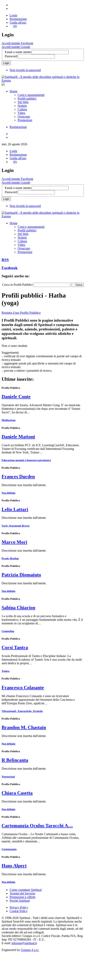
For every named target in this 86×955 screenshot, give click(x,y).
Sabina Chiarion (18, 607)
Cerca (78, 284)
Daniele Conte (16, 396)
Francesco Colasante (23, 687)
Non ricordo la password (25, 70)
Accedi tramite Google (16, 46)
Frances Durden (18, 476)
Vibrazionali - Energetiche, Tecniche (22, 711)
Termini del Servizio (22, 893)
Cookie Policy (19, 911)
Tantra (5, 670)
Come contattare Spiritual (26, 889)
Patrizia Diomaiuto (21, 574)
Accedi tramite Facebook (17, 43)
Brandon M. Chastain (24, 727)
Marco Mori (14, 542)
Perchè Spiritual (20, 900)
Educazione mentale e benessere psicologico (26, 460)
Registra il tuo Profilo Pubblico (21, 312)
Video (21, 113)
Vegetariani (8, 776)
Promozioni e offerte (22, 897)
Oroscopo (24, 116)
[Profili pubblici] (43, 80)
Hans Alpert (14, 865)
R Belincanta (15, 760)
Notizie (22, 105)
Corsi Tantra (15, 647)
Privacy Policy (19, 907)
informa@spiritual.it (24, 943)
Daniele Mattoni (18, 436)
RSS (5, 260)
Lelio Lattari (15, 509)
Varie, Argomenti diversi (15, 525)
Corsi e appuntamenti (31, 95)
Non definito (8, 492)
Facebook (10, 268)
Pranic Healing (10, 558)
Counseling (8, 631)
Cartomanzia (9, 849)
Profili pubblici (27, 98)
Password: (11, 56)
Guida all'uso (18, 22)
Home (13, 91)
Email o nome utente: (18, 52)
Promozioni (25, 120)
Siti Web (23, 102)
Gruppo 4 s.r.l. (30, 950)
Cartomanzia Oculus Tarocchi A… (37, 825)
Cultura (22, 109)
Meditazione (9, 420)
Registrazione (18, 19)
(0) (15, 26)
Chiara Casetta (17, 792)
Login (13, 15)
